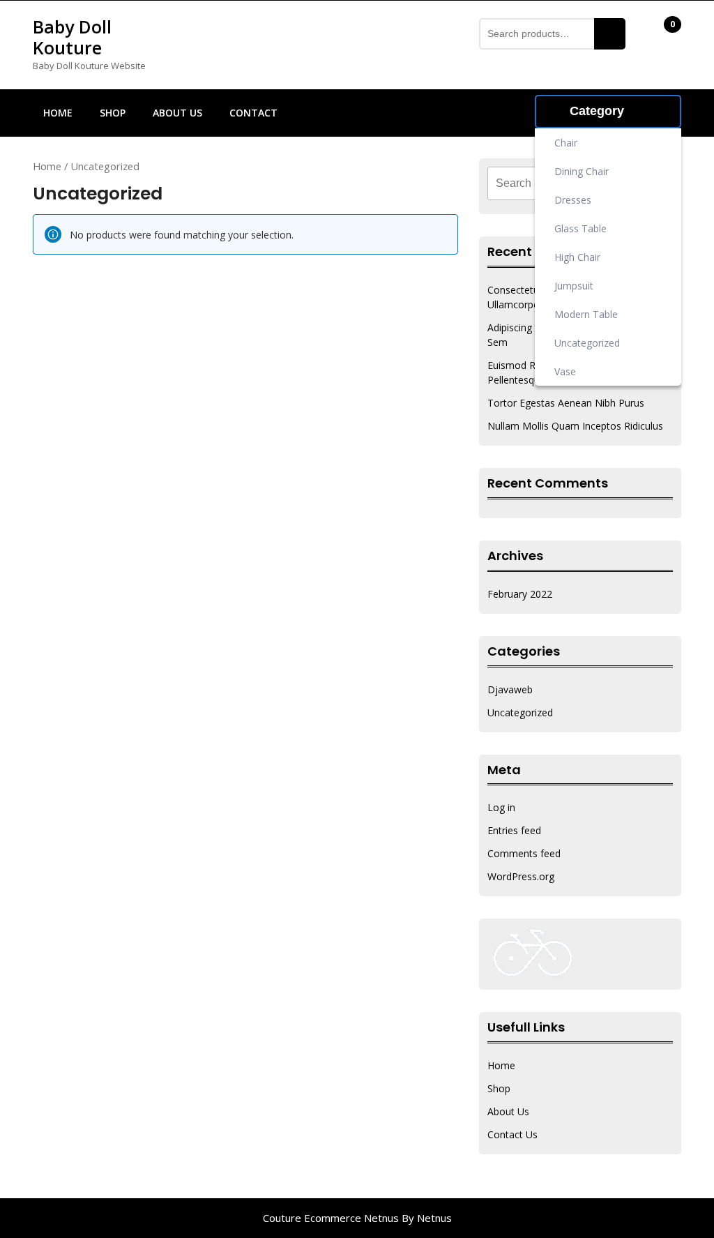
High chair (587, 253)
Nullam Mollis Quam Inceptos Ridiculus (575, 425)
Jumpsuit (592, 281)
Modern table (602, 310)
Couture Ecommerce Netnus (331, 1218)
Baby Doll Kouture (72, 37)
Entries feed (514, 830)
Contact (253, 112)
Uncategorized (616, 339)
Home (58, 112)
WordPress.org (520, 876)
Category (597, 111)
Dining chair (594, 167)
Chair (576, 138)
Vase (574, 367)
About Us (177, 112)
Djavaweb (510, 689)
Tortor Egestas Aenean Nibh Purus (565, 402)
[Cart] (663, 35)
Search (609, 34)
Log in (501, 807)
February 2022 (519, 594)
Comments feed (524, 853)
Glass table (591, 224)
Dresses (590, 196)
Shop (113, 112)
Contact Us (512, 1134)
